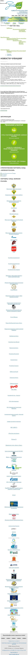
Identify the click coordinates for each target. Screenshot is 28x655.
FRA (14, 25)
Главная (10, 17)
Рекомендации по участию (10, 20)
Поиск (18, 25)
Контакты (21, 23)
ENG (11, 25)
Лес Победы (7, 23)
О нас (14, 23)
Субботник (17, 17)
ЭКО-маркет (22, 20)
